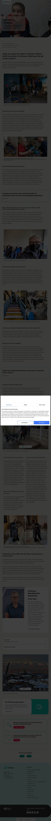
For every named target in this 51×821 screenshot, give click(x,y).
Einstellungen (25, 422)
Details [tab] (25, 404)
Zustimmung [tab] (9, 404)
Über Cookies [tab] (42, 404)
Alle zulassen (42, 422)
